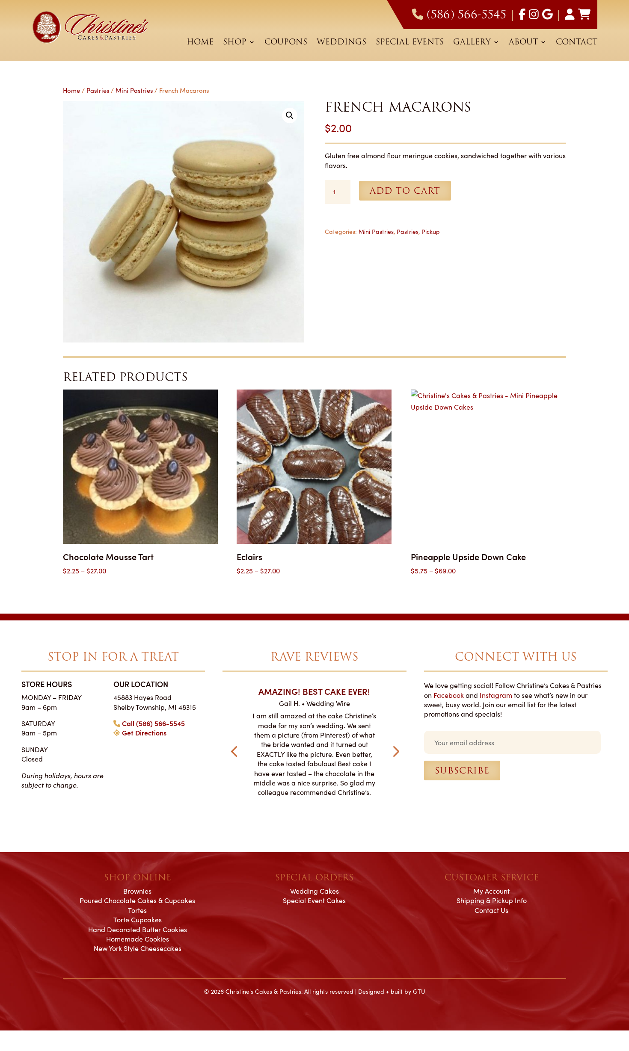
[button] (289, 115)
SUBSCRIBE (462, 770)
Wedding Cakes (314, 890)
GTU (419, 991)
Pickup (430, 231)
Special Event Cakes (314, 900)
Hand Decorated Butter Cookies (137, 929)
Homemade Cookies (137, 938)
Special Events (410, 43)
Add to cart (405, 191)
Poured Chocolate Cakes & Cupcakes (137, 900)
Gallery (472, 43)
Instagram (496, 695)
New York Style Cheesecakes (137, 948)
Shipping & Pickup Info (492, 900)
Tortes (137, 910)
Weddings (341, 43)
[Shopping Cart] (584, 14)
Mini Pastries (134, 90)
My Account (491, 890)
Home (200, 43)
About (523, 43)
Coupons (285, 43)
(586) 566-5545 (466, 14)
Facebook (448, 695)
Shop (234, 43)
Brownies (137, 890)
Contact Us (491, 910)
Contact (576, 43)
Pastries (97, 90)
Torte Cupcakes (137, 919)
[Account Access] (570, 14)
